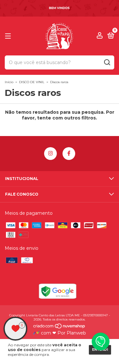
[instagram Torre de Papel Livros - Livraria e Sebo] (50, 153)
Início (9, 82)
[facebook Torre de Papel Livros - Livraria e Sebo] (69, 153)
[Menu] (9, 36)
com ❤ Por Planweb (63, 333)
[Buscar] (107, 62)
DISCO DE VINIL (31, 82)
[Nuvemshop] (59, 327)
